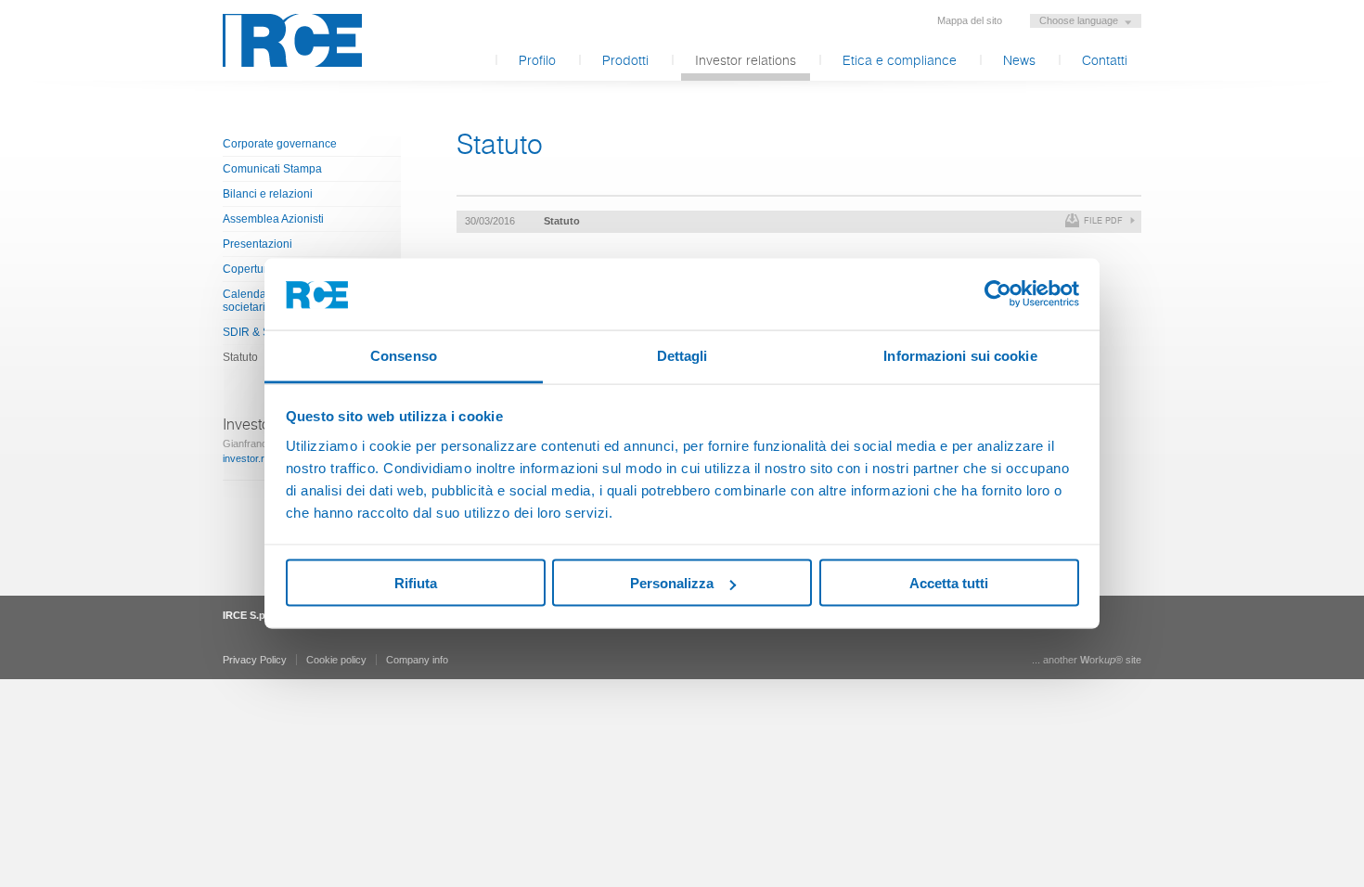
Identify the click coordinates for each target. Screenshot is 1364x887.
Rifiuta (415, 583)
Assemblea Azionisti (273, 218)
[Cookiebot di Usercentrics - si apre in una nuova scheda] (998, 294)
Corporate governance (280, 143)
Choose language (1078, 20)
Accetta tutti (948, 583)
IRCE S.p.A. (292, 40)
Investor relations (745, 61)
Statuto (562, 220)
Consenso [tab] (403, 355)
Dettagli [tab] (682, 355)
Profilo (537, 61)
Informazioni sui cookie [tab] (959, 355)
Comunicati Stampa (272, 168)
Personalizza (672, 583)
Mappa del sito (969, 20)
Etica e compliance (900, 61)
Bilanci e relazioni (268, 193)
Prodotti (625, 61)
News (1019, 61)
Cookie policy (336, 659)
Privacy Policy (255, 659)
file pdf (1103, 220)
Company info (417, 659)
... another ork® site (1086, 659)
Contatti (1104, 61)
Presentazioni (257, 244)
